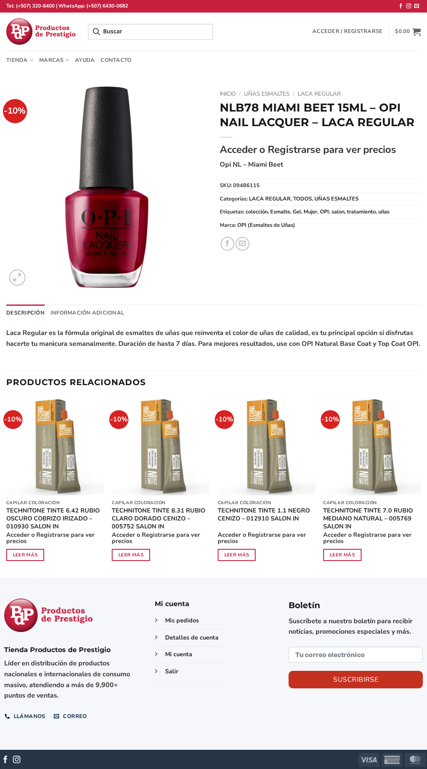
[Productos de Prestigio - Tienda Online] (40, 31)
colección (257, 212)
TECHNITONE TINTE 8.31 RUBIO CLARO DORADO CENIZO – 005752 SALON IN (158, 518)
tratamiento (361, 212)
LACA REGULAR (319, 94)
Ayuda (85, 60)
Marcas (51, 60)
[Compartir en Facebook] (227, 244)
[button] (347, 31)
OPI (324, 212)
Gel (297, 212)
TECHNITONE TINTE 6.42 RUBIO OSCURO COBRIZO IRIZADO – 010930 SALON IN (53, 518)
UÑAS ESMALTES (266, 94)
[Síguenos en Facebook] (400, 6)
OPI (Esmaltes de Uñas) (266, 225)
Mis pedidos (182, 620)
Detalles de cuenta (192, 637)
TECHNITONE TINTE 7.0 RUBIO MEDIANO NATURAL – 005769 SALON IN (368, 518)
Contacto (115, 60)
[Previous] (6, 486)
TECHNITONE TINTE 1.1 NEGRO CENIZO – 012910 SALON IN (264, 514)
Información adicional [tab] (87, 313)
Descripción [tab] (25, 313)
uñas (383, 212)
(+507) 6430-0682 (107, 6)
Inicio (228, 94)
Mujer (310, 212)
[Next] (420, 486)
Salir (171, 671)
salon (338, 212)
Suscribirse (355, 679)
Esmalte (280, 212)
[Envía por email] (242, 244)
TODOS (302, 199)
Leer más (25, 554)
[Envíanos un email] (416, 6)
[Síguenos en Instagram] (408, 6)
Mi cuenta (178, 654)
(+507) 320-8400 (35, 6)
